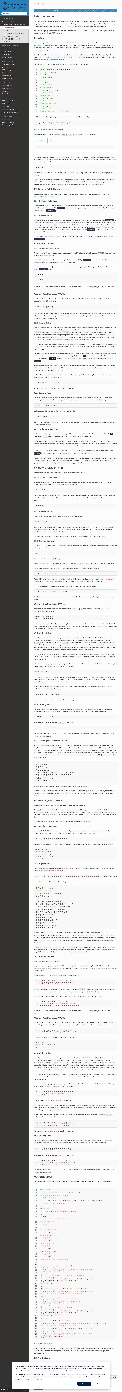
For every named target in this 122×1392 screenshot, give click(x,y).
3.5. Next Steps (7, 42)
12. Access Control (8, 75)
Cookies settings (68, 1384)
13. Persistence (7, 78)
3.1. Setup (6, 30)
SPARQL (100, 253)
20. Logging (5, 106)
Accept (84, 1384)
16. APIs (4, 91)
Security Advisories (8, 122)
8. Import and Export (8, 64)
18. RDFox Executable (8, 101)
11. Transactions (7, 73)
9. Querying (5, 67)
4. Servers (5, 49)
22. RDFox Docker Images (10, 112)
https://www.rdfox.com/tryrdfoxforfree (51, 59)
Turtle (57, 64)
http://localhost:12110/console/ (44, 196)
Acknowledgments (8, 125)
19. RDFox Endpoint (8, 104)
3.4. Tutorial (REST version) (11, 39)
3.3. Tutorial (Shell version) (11, 36)
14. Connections (7, 85)
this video (45, 159)
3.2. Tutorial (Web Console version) (14, 33)
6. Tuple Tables (6, 54)
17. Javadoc (5, 94)
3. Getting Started (8, 27)
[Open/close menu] (1, 27)
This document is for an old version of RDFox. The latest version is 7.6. (75, 11)
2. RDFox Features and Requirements (13, 25)
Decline (99, 1384)
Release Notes (6, 119)
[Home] (34, 4)
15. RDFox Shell (7, 88)
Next (112, 1377)
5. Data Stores (6, 51)
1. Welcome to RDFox (8, 22)
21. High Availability (8, 109)
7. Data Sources (7, 57)
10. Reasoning (6, 70)
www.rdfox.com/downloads (43, 45)
